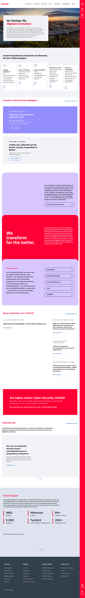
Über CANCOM (8, 568)
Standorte (6, 581)
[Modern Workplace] (35, 83)
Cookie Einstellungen (28, 581)
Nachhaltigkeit (8, 570)
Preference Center (28, 579)
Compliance (26, 576)
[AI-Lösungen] (4, 86)
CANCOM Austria (46, 570)
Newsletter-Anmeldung (67, 568)
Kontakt (25, 568)
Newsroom (7, 579)
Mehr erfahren (15, 128)
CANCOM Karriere (9, 576)
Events (63, 570)
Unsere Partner (65, 573)
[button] (28, 4)
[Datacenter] (50, 86)
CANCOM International (48, 573)
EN (82, 3)
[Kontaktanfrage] (82, 15)
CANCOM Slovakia (47, 576)
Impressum (26, 570)
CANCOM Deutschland (48, 568)
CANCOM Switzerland (48, 579)
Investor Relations (9, 573)
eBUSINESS (57, 4)
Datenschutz (26, 573)
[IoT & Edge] (19, 83)
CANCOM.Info (64, 576)
